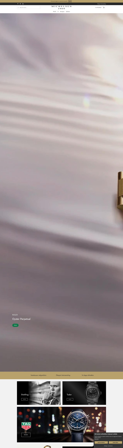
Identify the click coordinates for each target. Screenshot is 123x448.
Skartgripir (62, 11)
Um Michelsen (98, 7)
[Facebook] (18, 4)
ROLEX (54, 11)
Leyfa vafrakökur (101, 442)
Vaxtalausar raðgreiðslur (38, 375)
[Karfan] (103, 7)
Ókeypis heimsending (63, 375)
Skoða (70, 1)
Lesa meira (97, 439)
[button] (24, 399)
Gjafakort (68, 11)
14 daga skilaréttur (88, 375)
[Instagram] (20, 4)
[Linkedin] (23, 4)
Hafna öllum (115, 442)
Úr (58, 11)
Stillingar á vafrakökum (108, 445)
